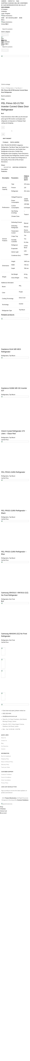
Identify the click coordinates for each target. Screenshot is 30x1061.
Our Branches (4, 746)
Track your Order (5, 767)
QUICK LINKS (4, 735)
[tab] (7, 167)
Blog (2, 743)
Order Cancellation (6, 780)
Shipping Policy (5, 759)
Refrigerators (5, 355)
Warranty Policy (5, 764)
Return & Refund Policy (7, 761)
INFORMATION (5, 753)
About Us (3, 737)
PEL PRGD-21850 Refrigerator (13, 472)
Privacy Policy (4, 782)
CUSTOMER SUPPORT (7, 771)
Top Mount (12, 355)
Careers (3, 749)
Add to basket (7, 138)
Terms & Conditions (6, 777)
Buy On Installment (6, 756)
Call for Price (5, 439)
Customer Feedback (6, 774)
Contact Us (4, 740)
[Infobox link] (15, 674)
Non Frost (12, 599)
